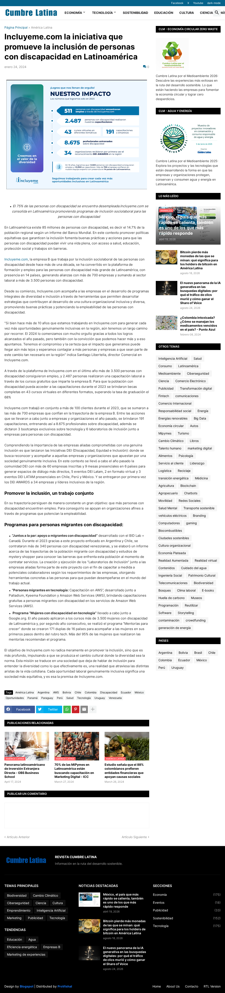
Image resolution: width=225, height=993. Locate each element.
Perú (60, 698)
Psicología (186, 456)
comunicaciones (186, 396)
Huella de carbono (171, 598)
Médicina (201, 478)
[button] (217, 12)
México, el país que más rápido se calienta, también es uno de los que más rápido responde (123, 900)
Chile (78, 692)
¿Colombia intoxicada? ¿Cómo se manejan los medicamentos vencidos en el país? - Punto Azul (198, 324)
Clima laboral (186, 590)
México (139, 692)
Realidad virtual (206, 560)
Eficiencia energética (22, 947)
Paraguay (47, 698)
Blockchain (188, 485)
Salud (69, 698)
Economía (73, 13)
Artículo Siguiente (134, 837)
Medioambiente (169, 373)
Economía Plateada (172, 553)
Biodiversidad (203, 583)
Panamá (32, 698)
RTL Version (212, 986)
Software (164, 613)
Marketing (14, 918)
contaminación (168, 620)
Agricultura (166, 485)
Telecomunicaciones (172, 583)
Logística (164, 471)
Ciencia (206, 13)
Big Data (200, 418)
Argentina (43, 692)
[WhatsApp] (67, 709)
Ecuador (126, 692)
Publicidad (166, 388)
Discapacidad (108, 692)
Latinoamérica (188, 366)
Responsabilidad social (174, 411)
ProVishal (65, 986)
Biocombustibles (170, 530)
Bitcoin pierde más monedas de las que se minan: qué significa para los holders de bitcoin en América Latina (199, 260)
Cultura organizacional (174, 545)
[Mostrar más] (92, 709)
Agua (32, 939)
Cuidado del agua (194, 568)
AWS (56, 692)
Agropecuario (168, 493)
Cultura (186, 13)
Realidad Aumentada (173, 560)
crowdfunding (196, 620)
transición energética (173, 478)
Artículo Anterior (18, 837)
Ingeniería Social (170, 575)
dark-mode (214, 3)
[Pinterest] (75, 709)
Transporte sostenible (198, 508)
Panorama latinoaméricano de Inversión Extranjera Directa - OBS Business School (24, 771)
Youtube (198, 3)
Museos (196, 598)
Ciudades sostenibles (173, 538)
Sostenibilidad (135, 13)
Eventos (187, 902)
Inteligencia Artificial (172, 358)
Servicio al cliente (170, 463)
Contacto (191, 986)
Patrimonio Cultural (201, 575)
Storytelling (186, 613)
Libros (194, 441)
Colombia (90, 692)
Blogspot (26, 986)
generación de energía (174, 628)
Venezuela (115, 698)
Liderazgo (197, 463)
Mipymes (164, 433)
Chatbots (190, 493)
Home (156, 986)
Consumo (165, 366)
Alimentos (165, 456)
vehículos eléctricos (172, 515)
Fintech (163, 396)
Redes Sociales (189, 500)
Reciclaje (184, 471)
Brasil (198, 652)
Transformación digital (196, 388)
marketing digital (200, 448)
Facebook (177, 3)
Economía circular (171, 426)
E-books (208, 590)
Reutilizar (191, 605)
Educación (163, 13)
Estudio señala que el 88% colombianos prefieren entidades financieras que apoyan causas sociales (124, 771)
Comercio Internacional (174, 403)
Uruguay (99, 698)
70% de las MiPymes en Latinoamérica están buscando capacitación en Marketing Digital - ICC (74, 771)
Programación (168, 605)
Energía (203, 411)
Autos (194, 426)
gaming (191, 523)
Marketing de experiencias (26, 954)
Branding (199, 515)
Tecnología (102, 13)
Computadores (169, 523)
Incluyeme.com (16, 259)
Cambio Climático (170, 441)
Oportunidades (15, 698)
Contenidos (166, 568)
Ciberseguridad (198, 373)
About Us (173, 986)
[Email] (84, 709)
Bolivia (67, 692)
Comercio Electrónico (190, 381)
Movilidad (165, 500)
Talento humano (169, 448)
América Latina (41, 27)
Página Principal (15, 27)
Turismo (183, 433)
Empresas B (51, 947)
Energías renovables (172, 418)
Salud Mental (167, 508)
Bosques (164, 590)
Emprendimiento (18, 910)
